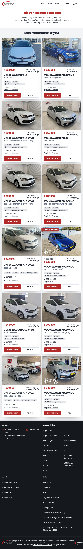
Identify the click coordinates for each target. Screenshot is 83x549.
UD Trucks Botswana (68, 456)
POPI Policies (48, 502)
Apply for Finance (11, 90)
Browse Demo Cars (10, 492)
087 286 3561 (11, 87)
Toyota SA (47, 430)
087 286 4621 (11, 404)
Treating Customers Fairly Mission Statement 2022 (57, 528)
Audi (45, 455)
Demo (50, 4)
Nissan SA (47, 445)
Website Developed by (34, 545)
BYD (65, 450)
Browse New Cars (9, 482)
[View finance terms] (37, 71)
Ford (45, 470)
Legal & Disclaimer (51, 497)
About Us (47, 482)
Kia (65, 430)
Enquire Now (12, 95)
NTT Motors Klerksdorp (68, 464)
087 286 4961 (51, 279)
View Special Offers (10, 487)
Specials (66, 4)
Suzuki (45, 465)
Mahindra (68, 445)
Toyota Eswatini (50, 435)
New (42, 4)
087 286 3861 (11, 277)
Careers (46, 487)
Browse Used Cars (10, 497)
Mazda (67, 435)
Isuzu (45, 460)
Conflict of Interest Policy (54, 512)
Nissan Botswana (50, 450)
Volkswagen (48, 440)
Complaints (48, 507)
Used (57, 4)
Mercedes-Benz (70, 440)
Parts (45, 492)
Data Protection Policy (53, 522)
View (29, 95)
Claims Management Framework (57, 517)
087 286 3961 (11, 150)
